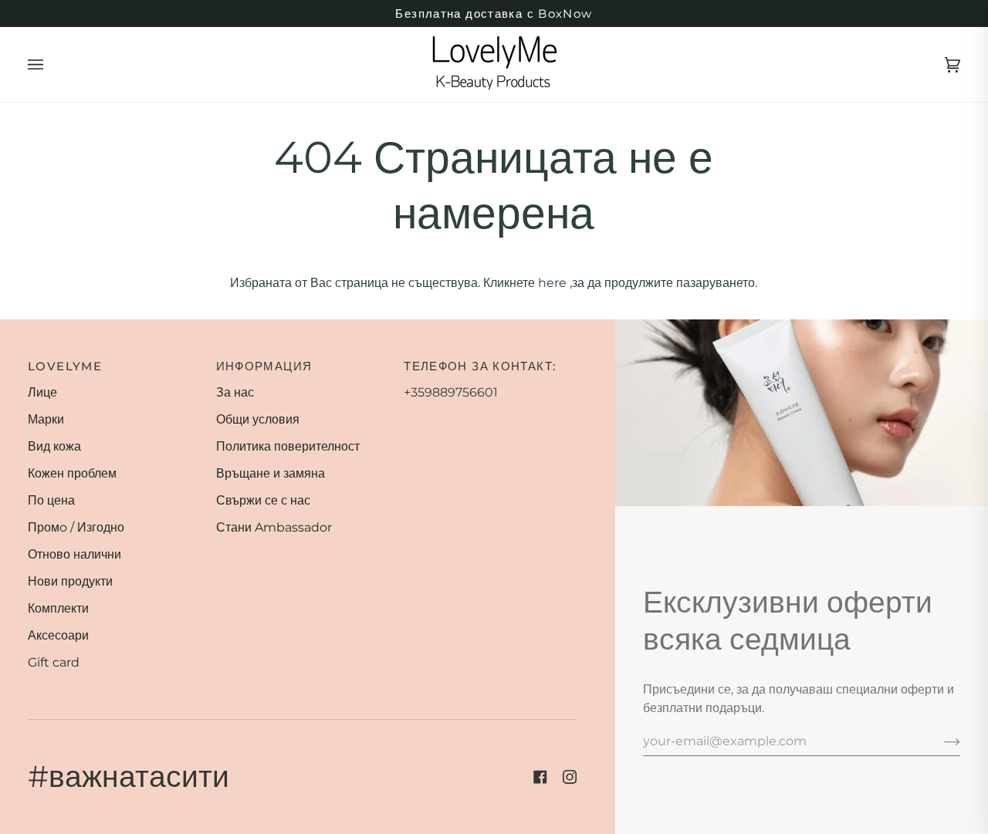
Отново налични (74, 554)
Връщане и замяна (270, 473)
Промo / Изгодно (76, 527)
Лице (42, 392)
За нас (235, 392)
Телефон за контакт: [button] (480, 366)
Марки (46, 419)
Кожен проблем (72, 473)
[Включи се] (939, 741)
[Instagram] (570, 777)
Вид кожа (54, 446)
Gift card (54, 662)
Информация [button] (264, 366)
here (552, 282)
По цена (51, 500)
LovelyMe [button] (65, 366)
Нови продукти (70, 581)
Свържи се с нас (263, 500)
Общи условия (257, 419)
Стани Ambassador (274, 527)
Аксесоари (58, 635)
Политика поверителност (288, 446)
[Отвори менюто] (51, 64)
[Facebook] (540, 777)
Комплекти (58, 608)
